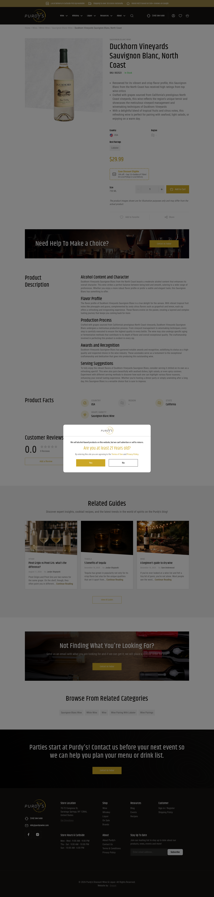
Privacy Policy (132, 454)
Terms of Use (117, 454)
